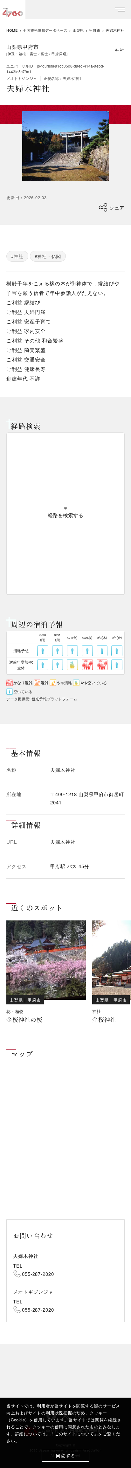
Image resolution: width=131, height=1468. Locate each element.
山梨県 (78, 30)
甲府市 (94, 30)
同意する (66, 1455)
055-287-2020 (38, 1273)
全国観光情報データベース (45, 30)
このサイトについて (74, 1434)
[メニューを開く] (120, 10)
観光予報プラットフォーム (54, 698)
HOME (12, 30)
